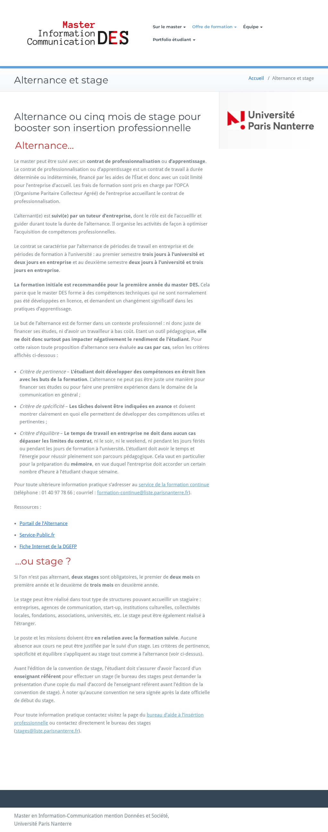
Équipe (250, 26)
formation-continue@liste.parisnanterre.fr (143, 493)
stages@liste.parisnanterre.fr (47, 731)
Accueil (256, 78)
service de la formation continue (174, 485)
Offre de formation (212, 26)
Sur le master (167, 26)
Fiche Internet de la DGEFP (48, 546)
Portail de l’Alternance (44, 523)
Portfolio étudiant (172, 39)
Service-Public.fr (37, 535)
